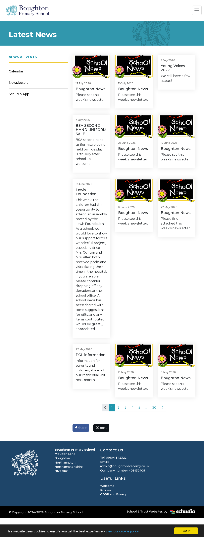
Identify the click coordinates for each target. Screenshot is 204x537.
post (103, 428)
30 (154, 407)
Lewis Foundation (86, 192)
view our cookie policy (122, 530)
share (82, 428)
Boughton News (90, 89)
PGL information (91, 355)
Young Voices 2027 (173, 68)
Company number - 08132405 (122, 470)
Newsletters (18, 83)
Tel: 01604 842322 (113, 457)
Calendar (16, 71)
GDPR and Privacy (113, 494)
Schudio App (19, 94)
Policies (105, 490)
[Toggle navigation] (197, 10)
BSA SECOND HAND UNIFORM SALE (91, 129)
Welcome (107, 486)
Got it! (186, 530)
